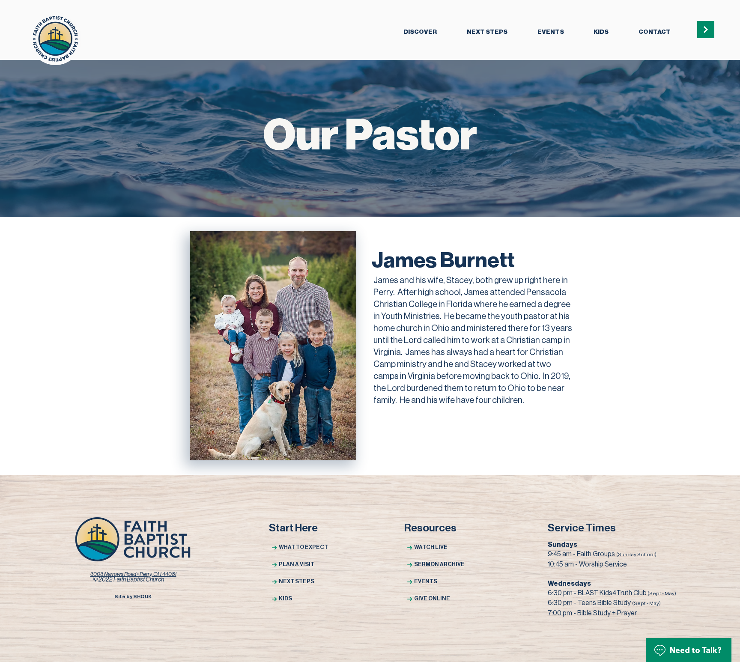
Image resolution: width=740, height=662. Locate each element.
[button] (420, 33)
